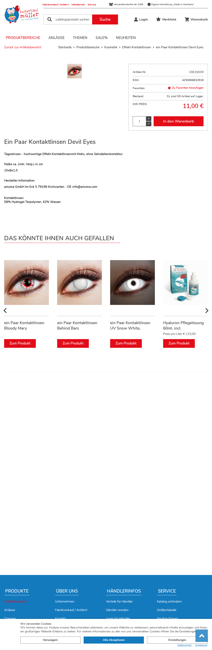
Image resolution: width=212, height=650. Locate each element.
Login (143, 19)
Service (92, 4)
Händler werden (117, 610)
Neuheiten (126, 37)
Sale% (102, 37)
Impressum (201, 645)
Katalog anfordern (169, 601)
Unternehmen (65, 601)
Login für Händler (118, 618)
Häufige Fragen (167, 618)
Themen (80, 37)
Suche (105, 19)
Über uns (67, 591)
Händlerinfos (124, 591)
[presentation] (5, 311)
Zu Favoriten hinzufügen (188, 87)
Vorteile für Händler (119, 601)
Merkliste (169, 19)
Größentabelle (166, 610)
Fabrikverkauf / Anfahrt (55, 4)
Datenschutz (184, 645)
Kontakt (60, 618)
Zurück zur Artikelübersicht (22, 47)
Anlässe (56, 37)
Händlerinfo (78, 4)
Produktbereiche (23, 37)
